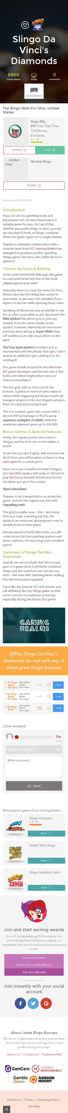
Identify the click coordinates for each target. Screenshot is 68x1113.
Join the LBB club (34, 972)
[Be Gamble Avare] (20, 1079)
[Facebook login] (20, 1003)
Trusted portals (51, 1054)
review (17, 150)
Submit (36, 786)
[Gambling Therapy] (42, 1079)
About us (13, 1054)
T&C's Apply (24, 687)
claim (58, 685)
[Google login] (46, 1003)
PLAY (44, 833)
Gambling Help (47, 1099)
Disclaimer (14, 1099)
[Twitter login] (33, 1003)
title (51, 367)
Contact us (30, 1054)
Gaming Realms (46, 249)
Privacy (29, 1099)
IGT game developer (17, 372)
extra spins (10, 462)
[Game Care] (17, 1068)
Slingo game (41, 591)
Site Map (34, 1106)
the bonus (16, 477)
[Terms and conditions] (47, 1069)
